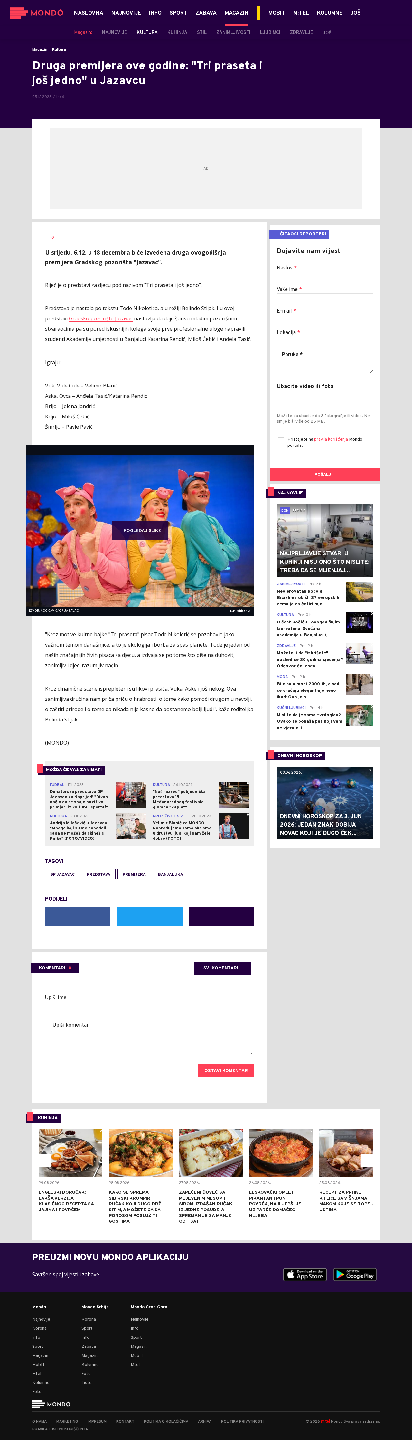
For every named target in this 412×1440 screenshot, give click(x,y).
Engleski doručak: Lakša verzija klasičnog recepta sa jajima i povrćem (66, 1201)
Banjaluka (170, 874)
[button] (44, 1160)
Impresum (97, 1421)
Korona (39, 1328)
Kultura (59, 49)
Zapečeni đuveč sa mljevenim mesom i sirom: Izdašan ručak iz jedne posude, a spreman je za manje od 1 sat (205, 1207)
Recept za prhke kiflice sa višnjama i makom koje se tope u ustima (347, 1201)
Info (36, 1337)
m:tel (325, 1421)
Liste (86, 1383)
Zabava (88, 1346)
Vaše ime (289, 289)
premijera (134, 874)
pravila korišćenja (331, 439)
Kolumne (41, 1383)
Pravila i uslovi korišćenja (60, 1429)
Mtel (36, 1373)
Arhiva (204, 1421)
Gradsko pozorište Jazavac (101, 318)
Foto (37, 1392)
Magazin (39, 49)
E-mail (286, 311)
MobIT (38, 1364)
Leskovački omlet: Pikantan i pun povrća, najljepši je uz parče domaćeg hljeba (275, 1204)
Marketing (67, 1421)
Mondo (39, 1307)
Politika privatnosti (242, 1421)
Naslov (287, 268)
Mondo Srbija (95, 1307)
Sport (37, 1346)
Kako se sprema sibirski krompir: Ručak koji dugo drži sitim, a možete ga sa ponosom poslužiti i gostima (136, 1207)
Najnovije (41, 1319)
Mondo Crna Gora (149, 1307)
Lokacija (288, 333)
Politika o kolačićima (166, 1421)
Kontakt (125, 1421)
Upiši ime (56, 998)
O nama (39, 1421)
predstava (98, 874)
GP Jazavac (62, 874)
